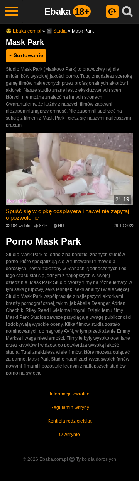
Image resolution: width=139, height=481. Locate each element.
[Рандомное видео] (112, 11)
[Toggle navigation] (11, 11)
